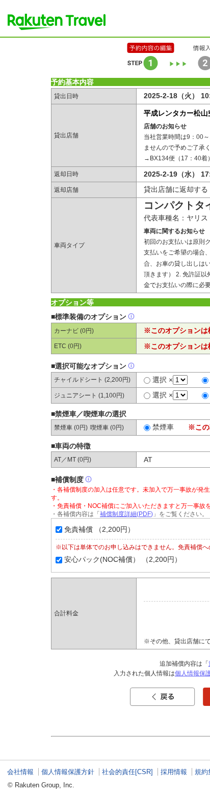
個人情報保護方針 (67, 772)
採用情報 (174, 772)
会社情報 (20, 772)
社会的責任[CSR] (127, 772)
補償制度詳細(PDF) (126, 514)
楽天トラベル (57, 22)
